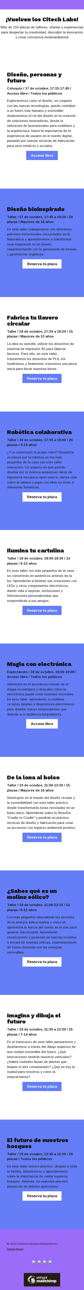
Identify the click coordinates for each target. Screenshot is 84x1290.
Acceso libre (42, 155)
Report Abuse (15, 1249)
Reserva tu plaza (42, 264)
